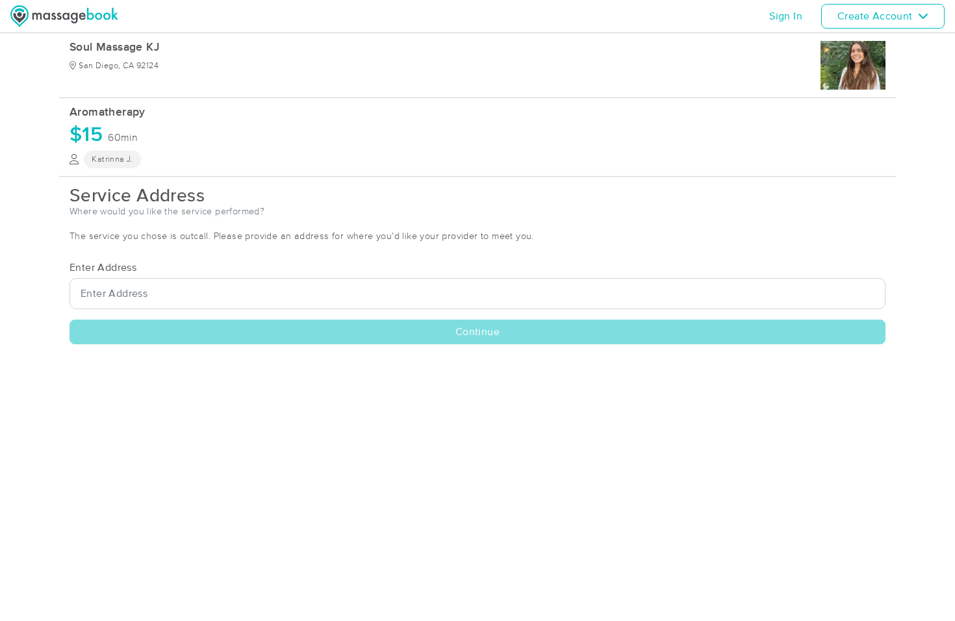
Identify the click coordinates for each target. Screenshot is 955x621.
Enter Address (103, 267)
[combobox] (477, 293)
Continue (477, 332)
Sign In (785, 16)
